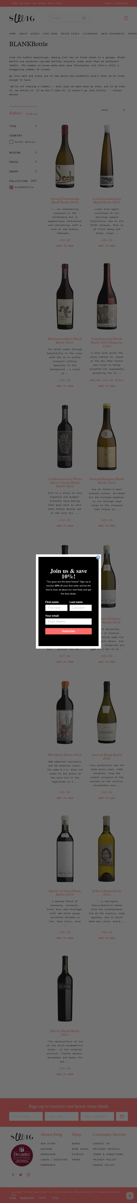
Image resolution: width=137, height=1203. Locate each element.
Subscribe (68, 631)
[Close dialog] (98, 557)
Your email (52, 615)
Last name (76, 602)
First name (52, 602)
